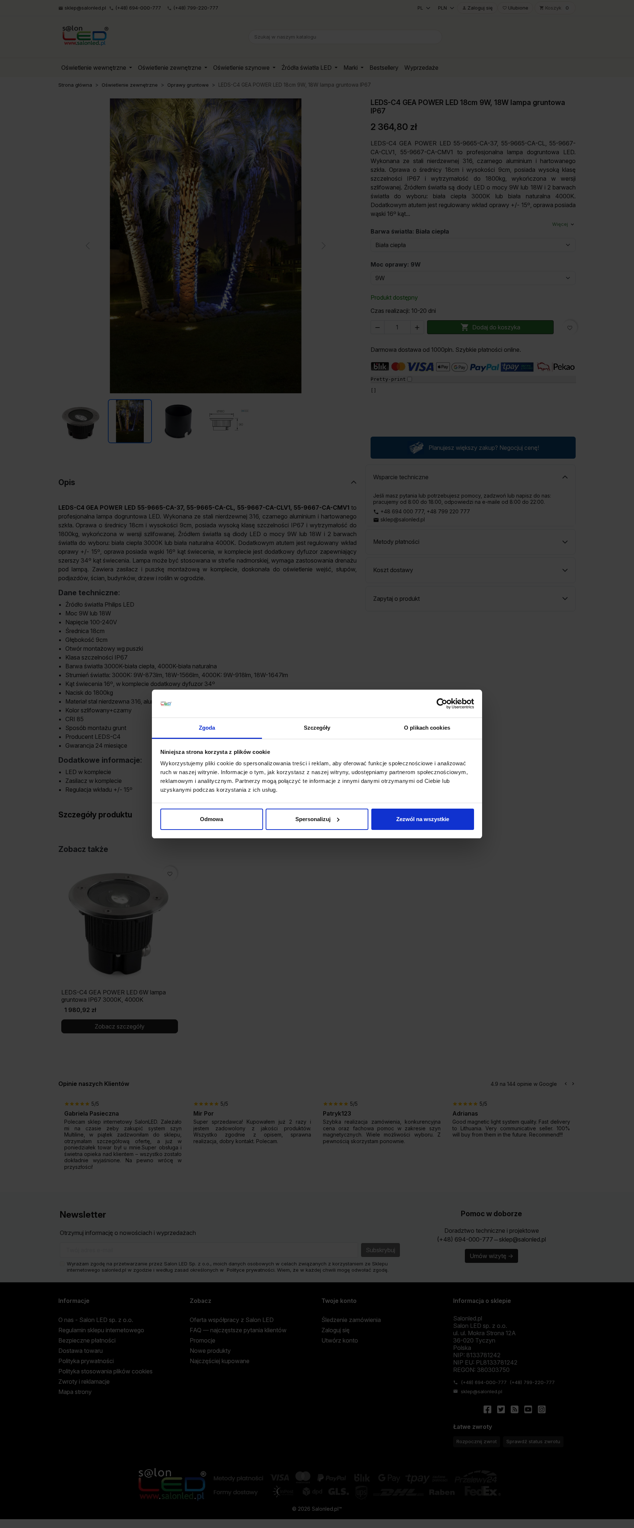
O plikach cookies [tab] (427, 728)
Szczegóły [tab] (317, 728)
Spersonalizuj (313, 819)
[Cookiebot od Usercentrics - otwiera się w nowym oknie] (442, 703)
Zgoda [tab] (207, 728)
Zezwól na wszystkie (422, 819)
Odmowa (211, 819)
